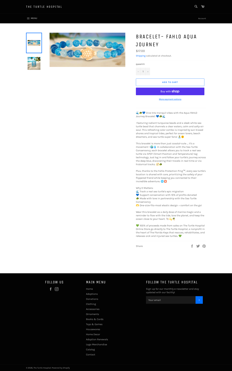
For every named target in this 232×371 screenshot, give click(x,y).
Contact (90, 354)
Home (89, 288)
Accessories (92, 309)
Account (202, 18)
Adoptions (92, 293)
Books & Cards (94, 319)
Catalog (90, 349)
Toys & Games (94, 324)
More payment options (170, 99)
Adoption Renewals (97, 339)
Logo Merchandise (96, 344)
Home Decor (93, 334)
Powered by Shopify (61, 368)
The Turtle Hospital (44, 7)
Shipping (141, 55)
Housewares (93, 329)
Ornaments (92, 314)
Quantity (140, 64)
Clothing (91, 303)
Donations (92, 298)
